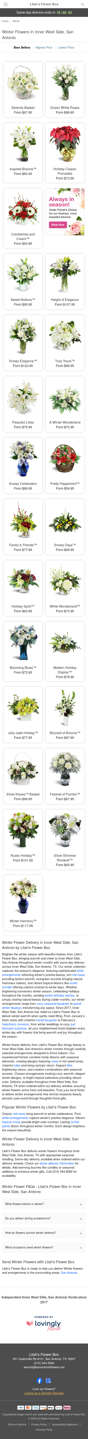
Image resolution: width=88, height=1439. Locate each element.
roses (55, 1061)
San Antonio (69, 1272)
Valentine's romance (15, 1024)
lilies (70, 1065)
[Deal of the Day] (65, 213)
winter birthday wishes (59, 995)
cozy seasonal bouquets (53, 1003)
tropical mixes (11, 1122)
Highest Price (44, 47)
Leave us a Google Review (44, 1393)
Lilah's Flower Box (44, 4)
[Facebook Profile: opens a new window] (39, 1380)
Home (5, 21)
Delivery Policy (44, 1429)
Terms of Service (17, 1424)
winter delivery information (56, 1163)
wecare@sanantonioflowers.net (44, 1367)
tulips (17, 1065)
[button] (79, 1430)
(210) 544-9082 (44, 1363)
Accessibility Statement (65, 1424)
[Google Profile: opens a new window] (48, 1380)
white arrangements (15, 1117)
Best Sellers (22, 47)
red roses (78, 974)
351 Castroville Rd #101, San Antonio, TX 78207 (44, 1359)
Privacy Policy (39, 1424)
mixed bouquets (46, 1020)
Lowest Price (66, 47)
